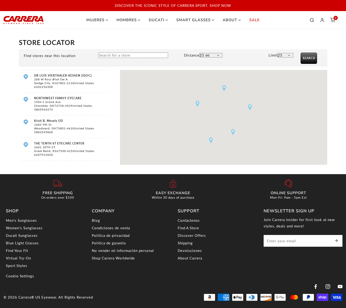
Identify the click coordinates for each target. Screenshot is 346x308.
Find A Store (188, 228)
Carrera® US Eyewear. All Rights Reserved (55, 297)
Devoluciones (190, 250)
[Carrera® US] (24, 20)
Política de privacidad (111, 235)
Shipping (185, 243)
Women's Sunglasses (24, 228)
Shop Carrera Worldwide (113, 258)
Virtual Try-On (18, 258)
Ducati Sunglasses (22, 235)
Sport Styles (16, 265)
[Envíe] (336, 240)
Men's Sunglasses (21, 220)
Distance (191, 55)
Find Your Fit (17, 250)
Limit (273, 55)
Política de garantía (109, 243)
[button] (332, 20)
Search (309, 58)
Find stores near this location (50, 55)
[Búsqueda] (312, 20)
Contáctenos (189, 220)
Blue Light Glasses (22, 243)
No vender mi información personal (123, 250)
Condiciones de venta (111, 228)
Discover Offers (192, 235)
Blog (96, 220)
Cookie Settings (20, 276)
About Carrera (190, 258)
